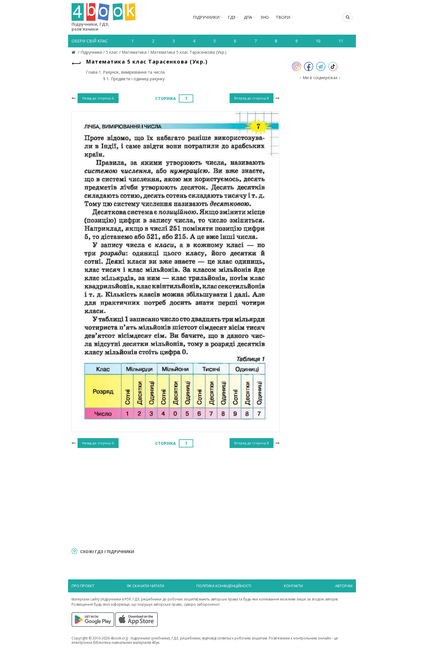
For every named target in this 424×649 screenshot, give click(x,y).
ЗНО (264, 17)
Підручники (206, 17)
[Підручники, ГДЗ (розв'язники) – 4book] (74, 52)
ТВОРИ (283, 17)
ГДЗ (231, 17)
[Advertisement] (175, 497)
